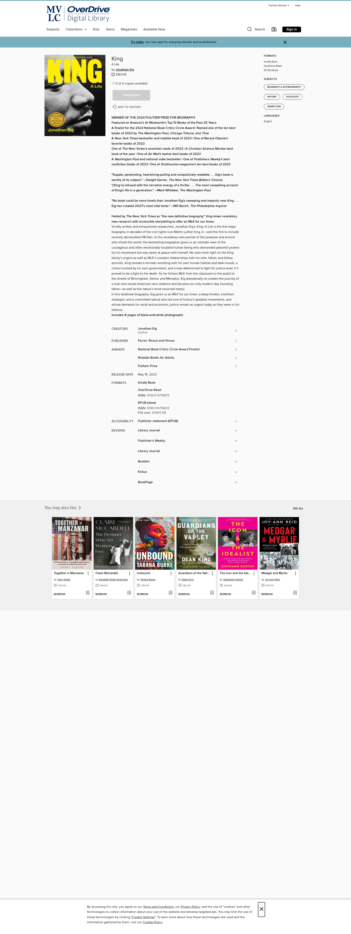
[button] (279, 5)
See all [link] (298, 508)
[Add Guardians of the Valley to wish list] (211, 593)
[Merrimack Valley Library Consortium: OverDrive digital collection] (78, 14)
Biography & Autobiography (284, 87)
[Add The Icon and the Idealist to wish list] (253, 593)
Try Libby (137, 42)
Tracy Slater (63, 579)
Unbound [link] (143, 573)
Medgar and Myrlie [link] (274, 573)
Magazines (129, 29)
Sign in (291, 29)
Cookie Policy (152, 922)
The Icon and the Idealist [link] (236, 573)
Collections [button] (75, 29)
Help (297, 5)
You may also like (61, 508)
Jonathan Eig (125, 70)
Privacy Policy (190, 907)
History (272, 96)
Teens (110, 29)
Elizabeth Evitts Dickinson (113, 579)
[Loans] (274, 30)
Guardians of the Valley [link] (194, 573)
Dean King (188, 579)
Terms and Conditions (158, 907)
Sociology (292, 96)
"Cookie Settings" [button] (143, 917)
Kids (96, 29)
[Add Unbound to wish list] (170, 593)
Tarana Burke (147, 579)
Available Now (154, 29)
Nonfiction (274, 106)
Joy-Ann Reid (272, 579)
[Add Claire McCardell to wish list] (129, 593)
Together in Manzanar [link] (69, 573)
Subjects (53, 29)
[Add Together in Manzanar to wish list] (87, 593)
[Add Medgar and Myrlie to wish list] (295, 593)
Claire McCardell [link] (106, 573)
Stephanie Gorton (233, 579)
